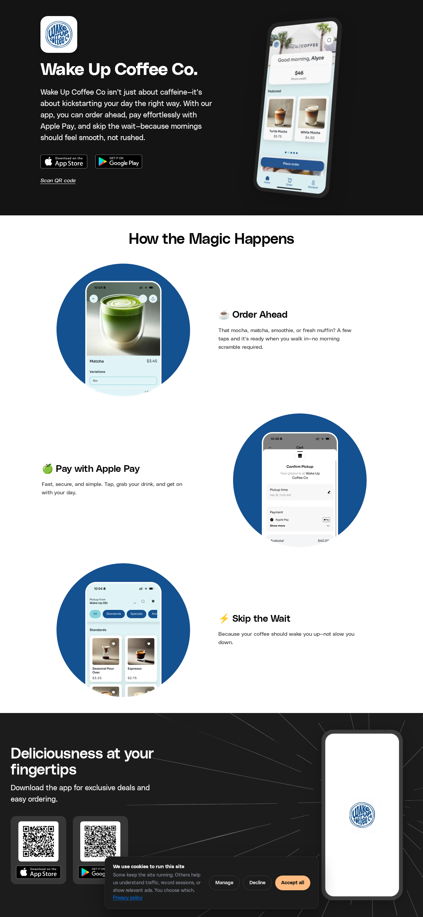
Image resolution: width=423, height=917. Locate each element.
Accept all (292, 883)
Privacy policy (127, 898)
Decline (257, 883)
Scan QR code (58, 180)
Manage (224, 883)
